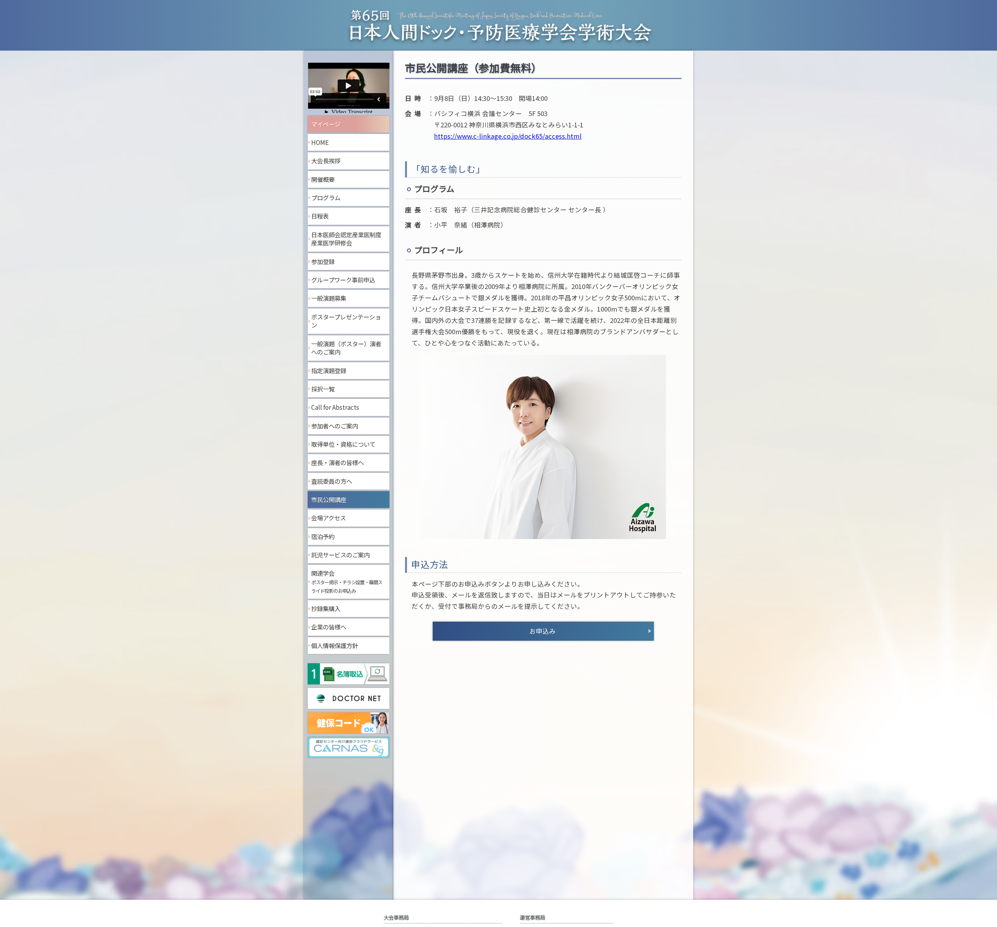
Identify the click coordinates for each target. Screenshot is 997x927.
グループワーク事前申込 (343, 279)
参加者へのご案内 (334, 425)
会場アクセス (328, 517)
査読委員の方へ (331, 481)
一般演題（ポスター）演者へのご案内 (346, 347)
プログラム (325, 197)
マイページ (325, 124)
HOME (320, 142)
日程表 (320, 215)
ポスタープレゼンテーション (346, 321)
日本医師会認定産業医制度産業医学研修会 (346, 238)
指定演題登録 (328, 370)
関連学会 (346, 581)
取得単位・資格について (343, 444)
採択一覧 (323, 388)
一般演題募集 (328, 298)
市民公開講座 (328, 499)
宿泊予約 (323, 536)
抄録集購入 (325, 608)
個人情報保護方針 (334, 645)
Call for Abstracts (335, 407)
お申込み (542, 631)
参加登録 (323, 261)
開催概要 (323, 179)
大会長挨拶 (325, 160)
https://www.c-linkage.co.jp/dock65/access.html (507, 136)
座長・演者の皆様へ (337, 462)
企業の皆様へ (328, 626)
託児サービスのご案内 (340, 554)
